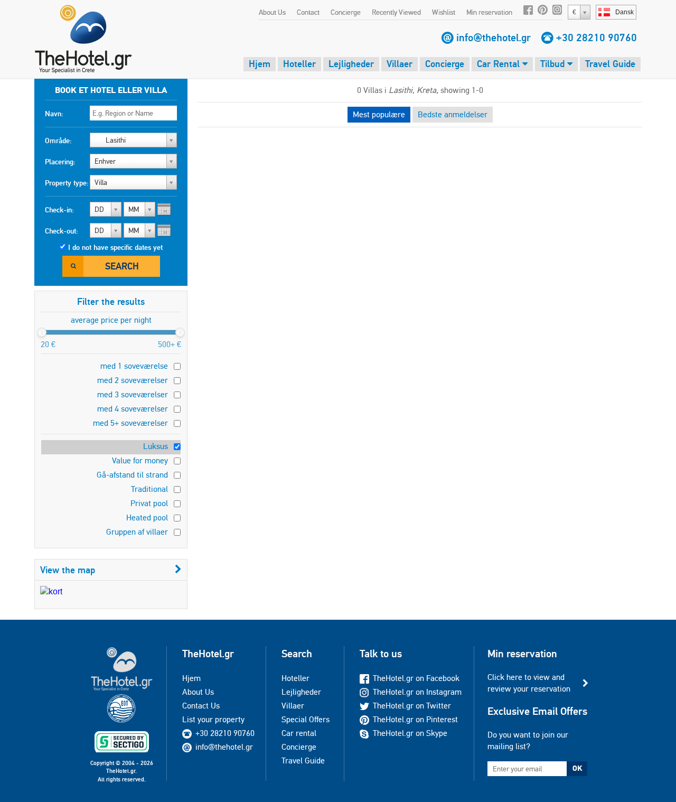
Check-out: (61, 231)
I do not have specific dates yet (115, 247)
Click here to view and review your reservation (528, 683)
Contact (308, 12)
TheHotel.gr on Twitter (412, 706)
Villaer (399, 64)
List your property (213, 719)
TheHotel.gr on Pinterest (415, 719)
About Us (272, 12)
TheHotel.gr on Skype (410, 733)
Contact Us (201, 706)
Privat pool (149, 503)
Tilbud (553, 64)
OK (577, 768)
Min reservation (489, 12)
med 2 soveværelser (132, 380)
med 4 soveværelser (132, 409)
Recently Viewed (396, 12)
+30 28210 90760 (596, 37)
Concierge (346, 12)
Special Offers (305, 719)
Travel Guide (610, 64)
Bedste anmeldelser (452, 114)
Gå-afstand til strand (132, 475)
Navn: (54, 113)
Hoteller (299, 64)
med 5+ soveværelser (130, 423)
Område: (58, 140)
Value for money (140, 460)
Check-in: (59, 210)
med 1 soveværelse (134, 366)
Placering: (60, 161)
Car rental (298, 733)
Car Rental (499, 64)
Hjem (259, 64)
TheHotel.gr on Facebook (416, 678)
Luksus (155, 446)
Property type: (67, 183)
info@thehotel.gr (493, 37)
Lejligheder (351, 64)
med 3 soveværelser (132, 394)
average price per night (111, 320)
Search (122, 266)
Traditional (149, 489)
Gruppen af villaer (137, 532)
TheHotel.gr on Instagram (417, 692)
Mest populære (379, 114)
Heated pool (147, 517)
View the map (67, 570)
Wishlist (443, 12)
